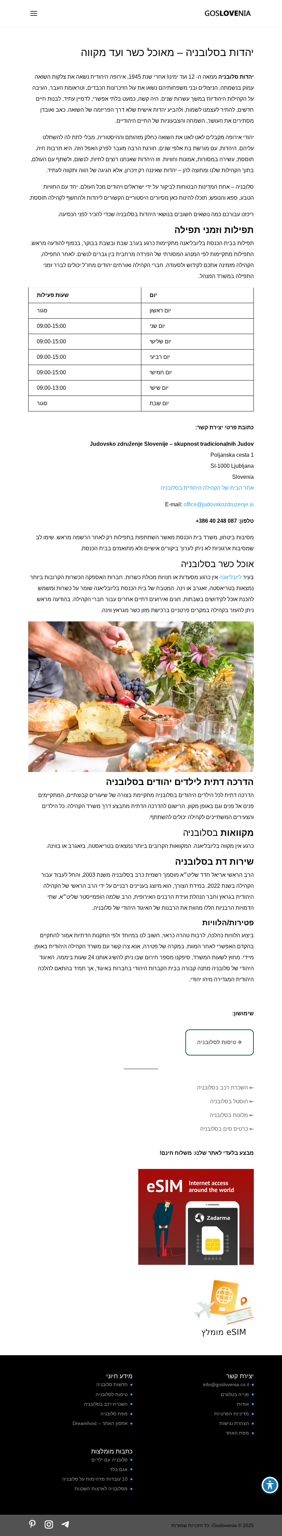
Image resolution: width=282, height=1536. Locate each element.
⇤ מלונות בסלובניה (232, 1115)
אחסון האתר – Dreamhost (100, 1423)
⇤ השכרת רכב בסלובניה (225, 1088)
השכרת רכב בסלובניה (106, 1404)
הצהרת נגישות (234, 1423)
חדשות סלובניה (112, 1384)
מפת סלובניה (114, 1413)
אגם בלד (119, 1469)
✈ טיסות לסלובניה (219, 1042)
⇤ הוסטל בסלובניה (232, 1101)
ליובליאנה (229, 577)
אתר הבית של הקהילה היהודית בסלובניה (207, 488)
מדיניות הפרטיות (231, 1413)
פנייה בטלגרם (235, 1394)
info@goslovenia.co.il (226, 1384)
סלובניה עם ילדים (109, 1459)
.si (251, 504)
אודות (243, 1404)
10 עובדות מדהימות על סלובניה (95, 1479)
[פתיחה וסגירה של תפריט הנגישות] (270, 1485)
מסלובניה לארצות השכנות (101, 1488)
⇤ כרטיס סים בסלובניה (227, 1129)
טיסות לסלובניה (112, 1394)
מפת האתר (237, 1433)
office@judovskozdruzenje (215, 504)
